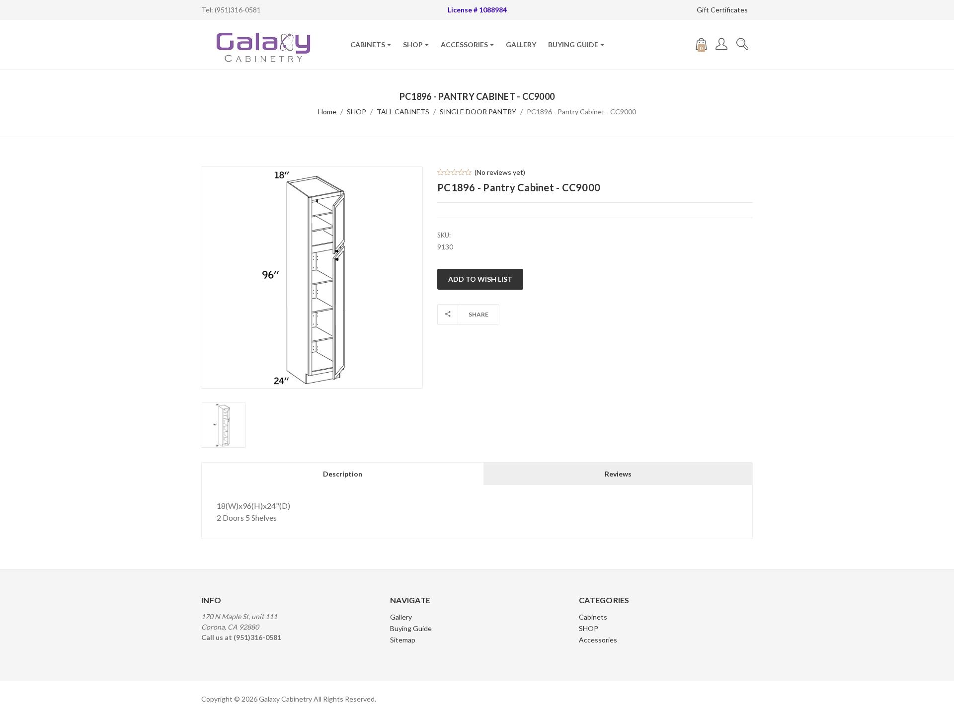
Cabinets (367, 44)
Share (478, 314)
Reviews (618, 474)
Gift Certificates (722, 9)
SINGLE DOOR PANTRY (478, 111)
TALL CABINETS (403, 111)
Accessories (464, 44)
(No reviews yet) (500, 172)
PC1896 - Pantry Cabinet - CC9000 (581, 111)
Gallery (521, 44)
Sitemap (402, 640)
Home (327, 111)
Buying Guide (573, 44)
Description (342, 474)
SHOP (413, 44)
